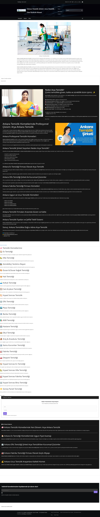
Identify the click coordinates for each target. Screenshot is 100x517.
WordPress (29, 513)
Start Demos (60, 11)
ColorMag (23, 513)
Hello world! (24, 1)
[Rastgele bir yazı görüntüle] (82, 18)
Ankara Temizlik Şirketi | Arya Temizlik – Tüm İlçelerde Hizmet (35, 512)
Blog (30, 18)
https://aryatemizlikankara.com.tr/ (11, 234)
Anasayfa (20, 18)
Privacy (59, 6)
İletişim (25, 18)
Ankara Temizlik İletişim (55, 512)
